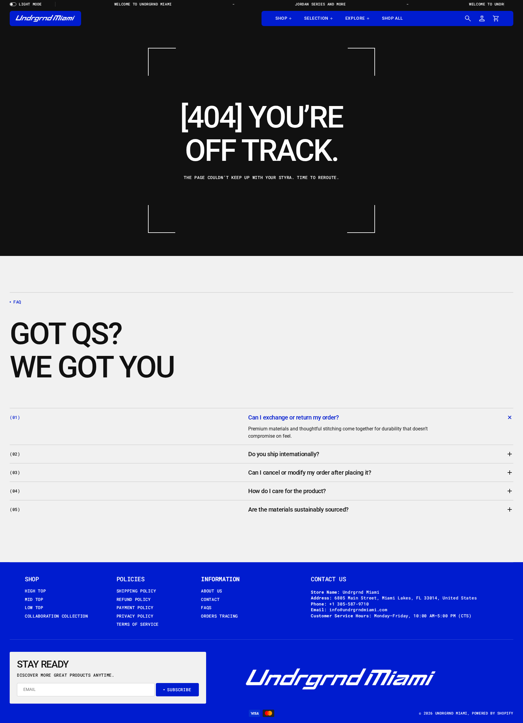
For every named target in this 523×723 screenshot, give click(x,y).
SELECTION (316, 18)
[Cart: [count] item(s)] (495, 18)
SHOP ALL (392, 18)
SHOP (281, 18)
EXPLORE (355, 18)
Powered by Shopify (492, 713)
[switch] (28, 4)
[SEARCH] (467, 18)
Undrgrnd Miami (451, 713)
